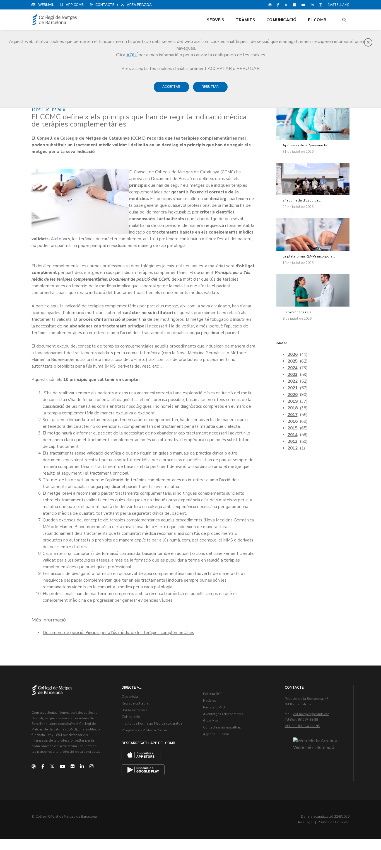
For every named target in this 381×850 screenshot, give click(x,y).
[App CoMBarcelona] (141, 755)
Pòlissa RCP (212, 694)
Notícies (209, 700)
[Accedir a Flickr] (294, 5)
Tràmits (245, 20)
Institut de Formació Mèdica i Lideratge (152, 723)
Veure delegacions (302, 726)
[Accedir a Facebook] (278, 5)
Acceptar (171, 87)
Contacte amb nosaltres (222, 727)
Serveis (215, 20)
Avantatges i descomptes (223, 714)
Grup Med (210, 720)
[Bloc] (270, 5)
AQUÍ (132, 55)
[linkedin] (82, 767)
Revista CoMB (214, 707)
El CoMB (317, 20)
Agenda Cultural (216, 734)
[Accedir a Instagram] (319, 5)
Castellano (338, 5)
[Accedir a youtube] (303, 5)
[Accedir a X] (286, 5)
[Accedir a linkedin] (312, 5)
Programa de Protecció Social (145, 730)
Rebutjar (210, 87)
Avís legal (306, 822)
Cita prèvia (130, 696)
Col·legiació (131, 717)
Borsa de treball (134, 710)
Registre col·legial (135, 703)
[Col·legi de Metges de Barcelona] (54, 20)
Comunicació (281, 20)
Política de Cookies (333, 822)
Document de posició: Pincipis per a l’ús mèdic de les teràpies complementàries (118, 632)
